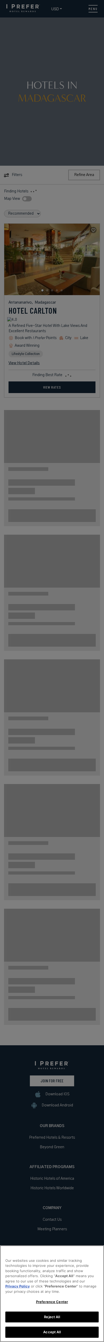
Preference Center (52, 1302)
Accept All (52, 1332)
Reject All (52, 1317)
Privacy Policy (17, 1286)
